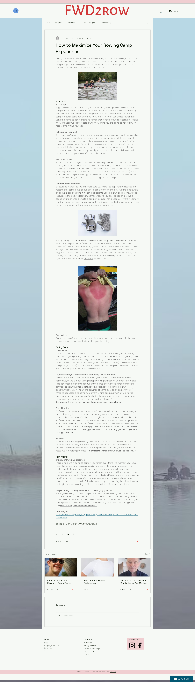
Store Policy (48, 648)
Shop (46, 643)
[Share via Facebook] (57, 534)
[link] (161, 12)
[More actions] (138, 38)
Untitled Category (88, 23)
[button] (148, 23)
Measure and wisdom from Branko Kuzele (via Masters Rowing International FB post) (134, 581)
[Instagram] (132, 645)
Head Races (71, 23)
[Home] (16, 10)
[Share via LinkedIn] (68, 534)
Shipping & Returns (51, 645)
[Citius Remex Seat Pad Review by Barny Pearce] (61, 567)
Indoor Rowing (105, 23)
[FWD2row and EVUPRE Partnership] (97, 567)
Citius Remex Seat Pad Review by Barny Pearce (59, 581)
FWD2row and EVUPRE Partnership (95, 581)
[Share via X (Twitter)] (62, 534)
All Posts (47, 23)
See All (148, 554)
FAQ (45, 650)
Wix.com (113, 672)
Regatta (58, 23)
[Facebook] (140, 645)
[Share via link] (73, 534)
